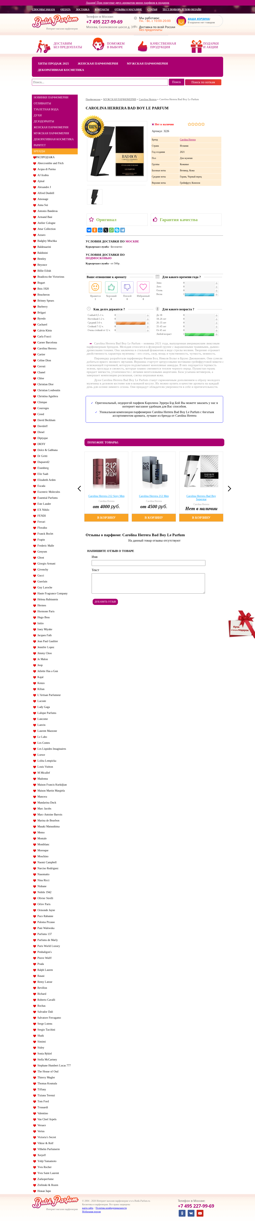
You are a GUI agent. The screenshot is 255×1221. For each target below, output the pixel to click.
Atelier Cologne (45, 222)
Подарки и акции (211, 45)
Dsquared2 (42, 462)
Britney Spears (45, 300)
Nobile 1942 (43, 892)
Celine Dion (43, 360)
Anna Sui (42, 205)
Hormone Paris (45, 611)
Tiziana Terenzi (45, 1095)
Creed (40, 414)
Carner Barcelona (46, 342)
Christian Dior (45, 384)
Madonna (42, 778)
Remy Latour (44, 981)
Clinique (41, 402)
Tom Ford (42, 1101)
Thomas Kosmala (46, 1083)
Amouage (42, 199)
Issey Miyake (44, 629)
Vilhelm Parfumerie (48, 1149)
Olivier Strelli (44, 898)
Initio (40, 623)
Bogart (40, 282)
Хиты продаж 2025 (53, 63)
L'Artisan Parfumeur (48, 695)
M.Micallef (43, 772)
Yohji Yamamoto (46, 1161)
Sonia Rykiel (44, 1053)
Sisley (40, 1047)
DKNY (40, 444)
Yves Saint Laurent (47, 1173)
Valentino (42, 1113)
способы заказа (43, 9)
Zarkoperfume (45, 1179)
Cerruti (40, 366)
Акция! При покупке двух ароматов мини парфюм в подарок (127, 2)
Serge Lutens (44, 1023)
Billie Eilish (43, 270)
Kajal (39, 677)
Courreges (42, 408)
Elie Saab (42, 473)
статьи (152, 9)
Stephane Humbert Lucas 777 (53, 1065)
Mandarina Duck (46, 802)
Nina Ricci (42, 880)
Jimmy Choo (44, 653)
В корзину (106, 517)
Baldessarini (43, 246)
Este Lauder (43, 503)
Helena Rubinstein (47, 599)
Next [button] (228, 488)
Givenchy (42, 569)
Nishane (41, 886)
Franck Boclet (44, 533)
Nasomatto (42, 874)
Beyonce (41, 264)
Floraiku (41, 527)
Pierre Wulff (44, 957)
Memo (40, 832)
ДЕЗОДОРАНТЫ (44, 121)
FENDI (41, 515)
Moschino (42, 856)
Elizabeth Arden (46, 479)
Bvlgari (41, 312)
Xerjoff (41, 1155)
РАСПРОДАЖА (45, 157)
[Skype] (117, 230)
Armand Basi (44, 217)
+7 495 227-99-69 (104, 22)
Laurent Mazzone (46, 730)
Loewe (40, 754)
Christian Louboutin (48, 390)
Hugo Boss (43, 617)
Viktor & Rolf (44, 1143)
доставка (82, 9)
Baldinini (42, 252)
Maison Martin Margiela (50, 790)
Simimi (41, 1041)
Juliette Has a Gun (47, 671)
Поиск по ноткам (203, 82)
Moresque (42, 850)
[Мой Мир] (100, 230)
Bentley (41, 258)
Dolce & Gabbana (47, 450)
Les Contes (43, 742)
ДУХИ (38, 115)
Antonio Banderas (47, 211)
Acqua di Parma (46, 169)
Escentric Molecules (48, 491)
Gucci (40, 575)
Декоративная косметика (61, 70)
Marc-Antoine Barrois (49, 814)
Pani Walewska (45, 928)
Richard (41, 993)
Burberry (42, 306)
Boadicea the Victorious (50, 276)
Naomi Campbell (46, 862)
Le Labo (41, 736)
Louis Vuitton (44, 766)
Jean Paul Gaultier (47, 641)
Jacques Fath (44, 635)
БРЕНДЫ (39, 151)
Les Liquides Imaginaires (51, 748)
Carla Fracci (43, 336)
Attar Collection (46, 228)
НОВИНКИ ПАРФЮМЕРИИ (51, 97)
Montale (41, 838)
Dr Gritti (41, 456)
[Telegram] (122, 230)
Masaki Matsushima (48, 826)
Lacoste (41, 701)
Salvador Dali (44, 1011)
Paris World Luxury (48, 946)
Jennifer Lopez (45, 647)
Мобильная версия (91, 1211)
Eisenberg (42, 467)
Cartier (40, 354)
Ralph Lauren (44, 969)
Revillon (41, 987)
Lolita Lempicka (46, 760)
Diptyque (42, 438)
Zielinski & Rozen (47, 1185)
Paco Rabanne (44, 916)
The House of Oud (47, 1071)
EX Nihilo (42, 509)
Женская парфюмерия (98, 63)
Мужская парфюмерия (147, 63)
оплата (65, 9)
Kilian (40, 689)
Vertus (40, 1131)
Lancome (42, 718)
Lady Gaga (43, 707)
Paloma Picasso (45, 922)
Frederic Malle (45, 545)
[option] (107, 487)
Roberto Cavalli (45, 999)
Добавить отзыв (105, 601)
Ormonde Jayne (45, 910)
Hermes (41, 605)
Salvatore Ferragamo (48, 1017)
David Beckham (45, 420)
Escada (40, 485)
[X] (105, 230)
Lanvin (40, 724)
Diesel (40, 432)
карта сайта (87, 1208)
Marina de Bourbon (47, 820)
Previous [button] (80, 488)
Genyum (41, 551)
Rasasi (40, 975)
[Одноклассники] (94, 230)
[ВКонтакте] (89, 230)
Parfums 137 (44, 934)
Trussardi (42, 1107)
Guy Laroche (44, 587)
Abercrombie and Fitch (50, 163)
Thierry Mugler (45, 1077)
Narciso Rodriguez (47, 868)
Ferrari (40, 521)
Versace (41, 1125)
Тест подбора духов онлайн (182, 9)
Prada (40, 963)
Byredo (41, 318)
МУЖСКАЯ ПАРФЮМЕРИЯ (51, 133)
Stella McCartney (46, 1059)
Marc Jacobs (43, 808)
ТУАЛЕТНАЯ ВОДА (46, 109)
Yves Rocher (44, 1167)
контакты (102, 9)
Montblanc (42, 844)
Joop (39, 665)
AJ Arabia (42, 175)
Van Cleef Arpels (46, 1119)
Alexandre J (43, 187)
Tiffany (41, 1089)
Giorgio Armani (45, 563)
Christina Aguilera (47, 396)
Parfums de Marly (47, 940)
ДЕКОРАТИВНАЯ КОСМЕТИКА (54, 139)
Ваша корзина (199, 19)
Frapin (40, 539)
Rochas (40, 1005)
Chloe (40, 378)
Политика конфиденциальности (111, 1208)
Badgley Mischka (46, 240)
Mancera (41, 796)
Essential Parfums (47, 497)
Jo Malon (42, 659)
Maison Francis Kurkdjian (51, 784)
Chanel (40, 372)
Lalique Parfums (46, 712)
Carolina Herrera (46, 348)
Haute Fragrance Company (52, 593)
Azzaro (40, 234)
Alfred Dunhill (45, 193)
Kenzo (40, 683)
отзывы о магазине (128, 9)
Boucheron (43, 294)
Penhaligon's (44, 952)
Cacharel (41, 324)
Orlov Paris (43, 904)
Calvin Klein (44, 330)
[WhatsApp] (111, 230)
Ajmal (40, 181)
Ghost (40, 557)
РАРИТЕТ (40, 145)
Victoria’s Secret (46, 1137)
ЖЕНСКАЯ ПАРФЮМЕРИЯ (51, 127)
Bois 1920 (42, 288)
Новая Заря (43, 1191)
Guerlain (41, 581)
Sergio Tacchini (45, 1029)
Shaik (40, 1035)
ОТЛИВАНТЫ (42, 103)
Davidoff (42, 426)
